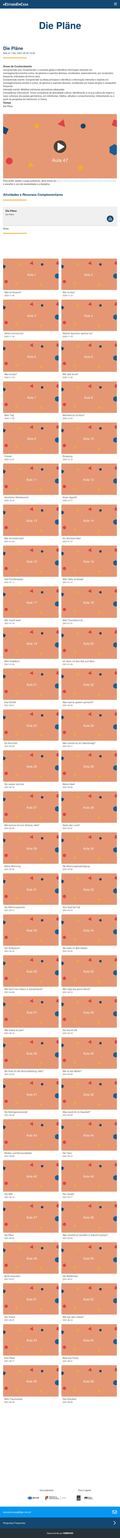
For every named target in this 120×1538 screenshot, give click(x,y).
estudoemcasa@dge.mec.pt (17, 1512)
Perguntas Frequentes (14, 1522)
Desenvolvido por (60, 1533)
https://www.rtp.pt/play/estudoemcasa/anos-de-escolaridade (86, 180)
